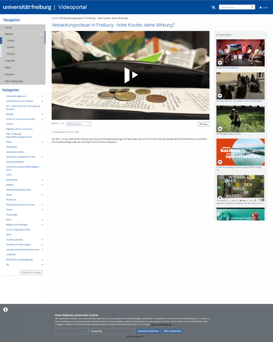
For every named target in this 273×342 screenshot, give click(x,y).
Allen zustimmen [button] (172, 331)
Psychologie (11, 214)
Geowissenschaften (15, 151)
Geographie (11, 146)
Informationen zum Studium (19, 101)
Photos (11, 54)
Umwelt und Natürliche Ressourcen (22, 249)
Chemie (9, 123)
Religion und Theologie (16, 224)
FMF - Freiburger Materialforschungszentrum (19, 135)
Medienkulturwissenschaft (18, 189)
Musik (9, 194)
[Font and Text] (213, 7)
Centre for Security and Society (20, 119)
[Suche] (252, 7)
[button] (23, 27)
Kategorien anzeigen (31, 272)
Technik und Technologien (18, 244)
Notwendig (96, 331)
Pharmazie (11, 199)
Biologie (10, 114)
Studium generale (14, 239)
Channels (10, 60)
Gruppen (9, 74)
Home (8, 27)
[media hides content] (41, 34)
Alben (8, 67)
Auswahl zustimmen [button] (148, 331)
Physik (9, 209)
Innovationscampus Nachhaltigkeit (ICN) (22, 168)
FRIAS (9, 141)
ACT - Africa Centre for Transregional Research (23, 107)
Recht (9, 219)
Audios (11, 47)
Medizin (10, 184)
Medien (9, 34)
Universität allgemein (16, 96)
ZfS (7, 264)
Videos (11, 40)
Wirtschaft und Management (19, 259)
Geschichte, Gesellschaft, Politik (20, 156)
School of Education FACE (18, 229)
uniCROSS (10, 254)
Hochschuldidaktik (15, 161)
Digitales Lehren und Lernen (19, 129)
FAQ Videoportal (14, 81)
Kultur (9, 174)
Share (205, 124)
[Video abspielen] (131, 75)
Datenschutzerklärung (161, 324)
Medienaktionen (74, 123)
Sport (8, 234)
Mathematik (12, 179)
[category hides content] (41, 96)
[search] (234, 7)
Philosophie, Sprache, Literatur (20, 204)
